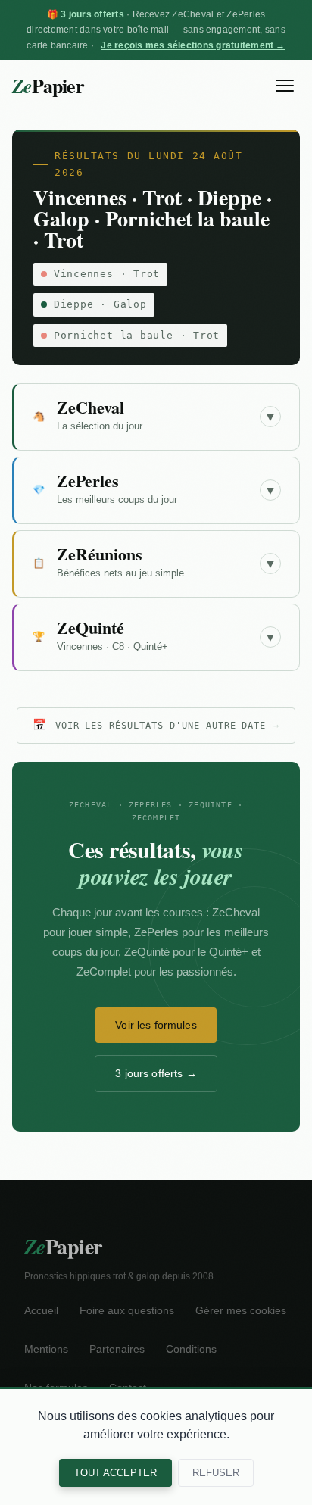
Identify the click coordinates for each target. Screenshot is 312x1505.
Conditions (191, 1349)
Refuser (215, 1472)
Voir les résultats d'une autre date (156, 725)
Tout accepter (115, 1472)
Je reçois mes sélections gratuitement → (193, 45)
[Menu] (285, 85)
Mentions (46, 1349)
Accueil (41, 1310)
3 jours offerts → (155, 1073)
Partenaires (117, 1349)
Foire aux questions (127, 1310)
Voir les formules (155, 1025)
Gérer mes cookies (240, 1310)
